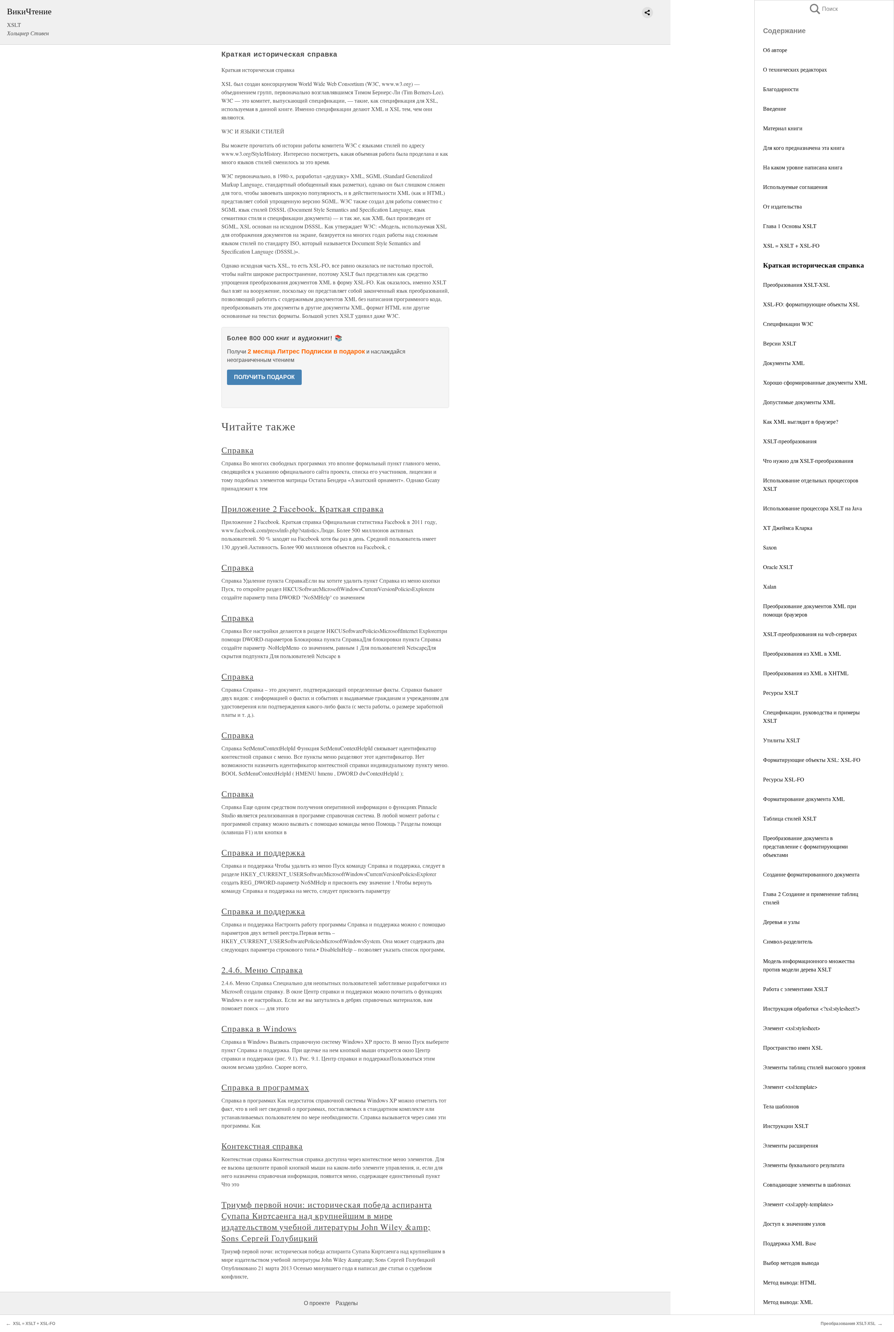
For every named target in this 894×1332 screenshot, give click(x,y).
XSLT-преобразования (789, 441)
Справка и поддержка (263, 852)
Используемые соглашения (795, 186)
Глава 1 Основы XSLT (789, 226)
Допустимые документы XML (799, 402)
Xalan (769, 586)
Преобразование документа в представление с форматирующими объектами (805, 846)
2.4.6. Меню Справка (262, 969)
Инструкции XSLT (785, 1125)
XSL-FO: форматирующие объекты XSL (811, 304)
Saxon (770, 547)
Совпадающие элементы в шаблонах (807, 1184)
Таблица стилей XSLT (789, 818)
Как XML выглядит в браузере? (800, 421)
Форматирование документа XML (804, 798)
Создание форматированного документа (811, 874)
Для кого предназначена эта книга (803, 147)
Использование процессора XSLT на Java (812, 508)
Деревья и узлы (781, 921)
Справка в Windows (258, 1028)
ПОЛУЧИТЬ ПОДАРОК (264, 377)
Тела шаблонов (781, 1106)
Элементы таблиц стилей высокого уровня (814, 1067)
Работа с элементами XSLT (795, 988)
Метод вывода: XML (788, 1301)
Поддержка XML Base (789, 1243)
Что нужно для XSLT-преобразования (808, 460)
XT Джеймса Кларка (787, 527)
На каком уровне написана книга (802, 167)
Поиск (823, 9)
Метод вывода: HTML (789, 1282)
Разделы (347, 1303)
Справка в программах (265, 1087)
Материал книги (783, 128)
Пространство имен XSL (792, 1047)
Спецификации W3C (788, 323)
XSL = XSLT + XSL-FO (791, 245)
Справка (237, 450)
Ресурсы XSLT (780, 692)
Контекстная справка (262, 1145)
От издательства (782, 206)
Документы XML (784, 362)
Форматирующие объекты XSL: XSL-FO (811, 759)
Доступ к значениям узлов (794, 1223)
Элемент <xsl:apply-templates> (798, 1204)
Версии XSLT (779, 343)
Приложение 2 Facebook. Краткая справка (302, 508)
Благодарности (781, 89)
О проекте (317, 1303)
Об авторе (775, 49)
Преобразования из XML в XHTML (806, 673)
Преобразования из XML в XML (802, 653)
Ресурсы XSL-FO (783, 779)
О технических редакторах (795, 69)
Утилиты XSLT (781, 740)
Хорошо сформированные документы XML (815, 382)
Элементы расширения (790, 1145)
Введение (774, 108)
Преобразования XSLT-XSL (796, 284)
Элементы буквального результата (803, 1165)
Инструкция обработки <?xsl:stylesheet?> (811, 1008)
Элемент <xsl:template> (790, 1086)
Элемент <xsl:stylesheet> (791, 1028)
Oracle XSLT (778, 566)
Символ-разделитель (787, 941)
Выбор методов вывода (791, 1262)
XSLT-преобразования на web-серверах (810, 634)
